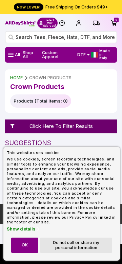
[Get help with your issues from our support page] (62, 23)
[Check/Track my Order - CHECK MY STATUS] (96, 23)
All (17, 54)
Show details (21, 229)
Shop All (28, 54)
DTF (81, 54)
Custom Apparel (50, 54)
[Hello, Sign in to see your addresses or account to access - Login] (78, 23)
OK (25, 244)
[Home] (20, 23)
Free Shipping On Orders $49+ (62, 6)
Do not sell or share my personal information (76, 245)
